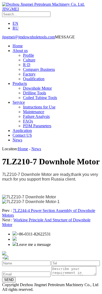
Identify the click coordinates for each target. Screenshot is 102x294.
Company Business (39, 69)
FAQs (28, 121)
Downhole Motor (37, 88)
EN (15, 23)
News (17, 140)
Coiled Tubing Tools (40, 97)
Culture (29, 60)
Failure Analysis (36, 116)
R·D (26, 64)
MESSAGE (65, 37)
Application (22, 130)
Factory (29, 74)
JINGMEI (10, 9)
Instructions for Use (39, 107)
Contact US (22, 135)
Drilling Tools (34, 93)
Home (18, 46)
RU (16, 28)
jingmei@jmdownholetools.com (28, 37)
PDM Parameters (37, 126)
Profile (28, 55)
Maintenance (33, 111)
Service (19, 102)
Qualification (33, 79)
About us (20, 50)
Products (20, 83)
